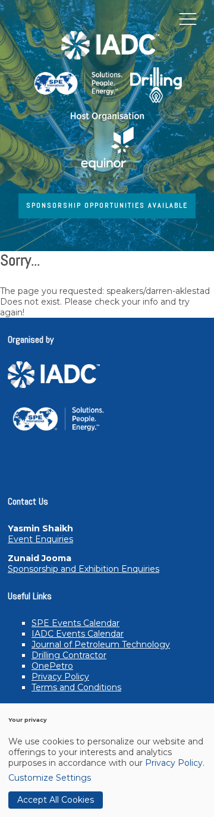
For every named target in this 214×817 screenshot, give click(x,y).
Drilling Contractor (69, 655)
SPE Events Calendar (75, 623)
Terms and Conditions (76, 687)
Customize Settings (49, 777)
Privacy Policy (60, 676)
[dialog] (107, 760)
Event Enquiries (40, 539)
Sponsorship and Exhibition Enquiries (83, 569)
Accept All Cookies (55, 799)
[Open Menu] (188, 18)
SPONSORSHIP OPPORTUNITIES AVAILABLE (107, 205)
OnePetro (52, 666)
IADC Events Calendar (78, 633)
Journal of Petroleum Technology (101, 644)
